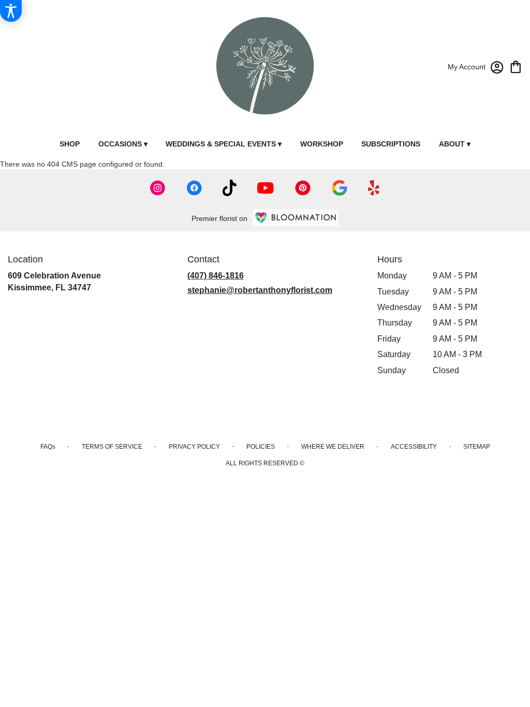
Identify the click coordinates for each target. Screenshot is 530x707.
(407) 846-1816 (215, 275)
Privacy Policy (194, 446)
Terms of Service (112, 446)
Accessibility (414, 446)
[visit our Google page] (339, 188)
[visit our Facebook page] (194, 188)
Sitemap (476, 446)
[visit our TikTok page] (229, 188)
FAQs (47, 446)
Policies (260, 446)
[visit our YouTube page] (265, 188)
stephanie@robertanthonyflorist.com (259, 290)
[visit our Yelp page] (374, 188)
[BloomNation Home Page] (295, 217)
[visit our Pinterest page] (302, 188)
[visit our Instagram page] (158, 188)
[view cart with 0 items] (515, 66)
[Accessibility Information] (11, 11)
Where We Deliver (332, 446)
